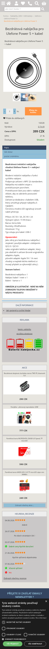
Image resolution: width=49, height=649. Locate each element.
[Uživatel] (24, 4)
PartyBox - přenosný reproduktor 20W (24, 407)
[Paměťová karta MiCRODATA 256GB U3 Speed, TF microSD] (24, 451)
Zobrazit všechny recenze (15, 578)
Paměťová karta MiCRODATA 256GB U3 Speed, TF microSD (24, 439)
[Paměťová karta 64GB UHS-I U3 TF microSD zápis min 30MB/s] (24, 485)
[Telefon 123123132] (31, 5)
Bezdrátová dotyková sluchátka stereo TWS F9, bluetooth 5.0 (24, 374)
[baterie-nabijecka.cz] (24, 355)
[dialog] (24, 624)
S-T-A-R (41, 126)
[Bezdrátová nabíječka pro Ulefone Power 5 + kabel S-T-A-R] (24, 70)
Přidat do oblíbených (14, 118)
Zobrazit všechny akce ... (24, 505)
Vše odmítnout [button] (35, 644)
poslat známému (11, 156)
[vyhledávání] (38, 4)
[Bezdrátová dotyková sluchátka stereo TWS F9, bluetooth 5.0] (24, 386)
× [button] (46, 601)
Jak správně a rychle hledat (18, 310)
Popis (6, 147)
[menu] (3, 3)
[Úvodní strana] (10, 4)
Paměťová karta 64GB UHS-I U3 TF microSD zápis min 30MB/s (24, 473)
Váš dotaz (8, 152)
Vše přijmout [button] (13, 644)
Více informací (41, 618)
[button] (24, 639)
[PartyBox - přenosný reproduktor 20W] (24, 417)
